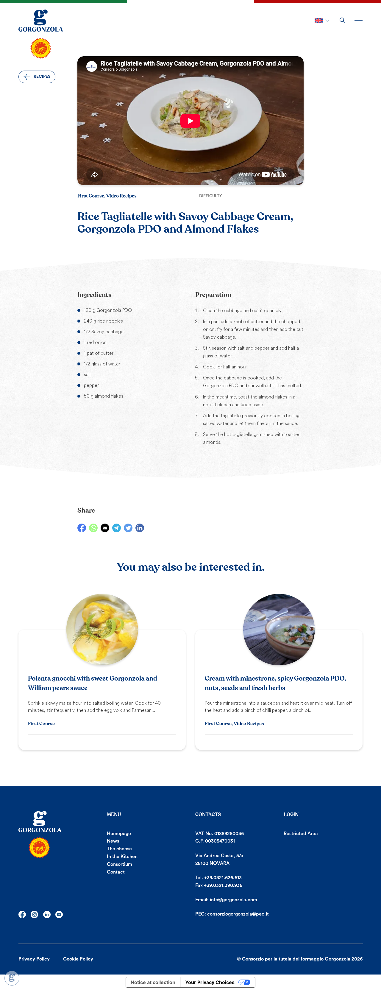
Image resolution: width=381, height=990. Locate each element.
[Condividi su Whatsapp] (93, 528)
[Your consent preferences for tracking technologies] (12, 978)
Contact (116, 872)
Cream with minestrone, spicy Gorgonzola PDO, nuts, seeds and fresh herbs (275, 683)
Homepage (119, 833)
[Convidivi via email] (105, 528)
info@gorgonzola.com (233, 899)
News (113, 841)
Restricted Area (301, 833)
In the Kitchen (122, 856)
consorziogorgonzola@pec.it (238, 914)
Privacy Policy (34, 959)
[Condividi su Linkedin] (139, 528)
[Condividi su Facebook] (81, 528)
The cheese (119, 848)
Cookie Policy (78, 959)
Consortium (119, 864)
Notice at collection (153, 982)
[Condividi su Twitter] (128, 528)
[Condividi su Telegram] (116, 528)
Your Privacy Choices (210, 982)
